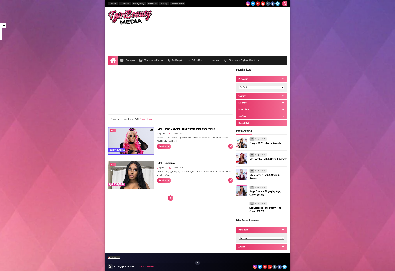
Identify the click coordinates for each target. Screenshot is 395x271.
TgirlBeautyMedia (146, 266)
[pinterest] (258, 3)
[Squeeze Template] (110, 266)
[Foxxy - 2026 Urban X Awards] (241, 142)
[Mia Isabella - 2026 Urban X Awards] (241, 158)
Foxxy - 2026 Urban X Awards (265, 143)
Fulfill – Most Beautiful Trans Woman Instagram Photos (186, 128)
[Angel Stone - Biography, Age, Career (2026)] (241, 190)
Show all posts (147, 119)
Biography (130, 60)
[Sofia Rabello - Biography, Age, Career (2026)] (241, 207)
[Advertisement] (231, 31)
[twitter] (253, 3)
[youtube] (263, 3)
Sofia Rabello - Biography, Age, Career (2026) (265, 209)
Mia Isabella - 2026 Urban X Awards (268, 159)
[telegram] (277, 3)
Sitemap (164, 3)
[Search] (284, 3)
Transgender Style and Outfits (242, 60)
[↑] (197, 263)
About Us (113, 3)
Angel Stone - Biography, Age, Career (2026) (265, 193)
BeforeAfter (196, 60)
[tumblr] (268, 3)
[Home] (113, 60)
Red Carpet (177, 60)
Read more (164, 146)
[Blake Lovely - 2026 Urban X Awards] (241, 174)
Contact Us (152, 3)
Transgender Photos (153, 60)
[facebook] (272, 3)
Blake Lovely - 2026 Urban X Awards (264, 176)
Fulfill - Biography (166, 163)
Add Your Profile (178, 3)
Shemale (215, 60)
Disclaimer (125, 3)
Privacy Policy (138, 3)
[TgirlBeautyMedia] (130, 17)
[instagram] (248, 3)
